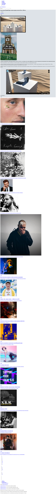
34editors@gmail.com (3, 487)
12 (2, 462)
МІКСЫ (3, 1)
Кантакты (3, 481)
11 (2, 461)
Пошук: (1, 8)
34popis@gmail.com (5, 484)
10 (2, 469)
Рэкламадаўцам (4, 482)
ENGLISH (3, 4)
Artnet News (2, 13)
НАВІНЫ (3, 2)
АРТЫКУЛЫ (4, 3)
